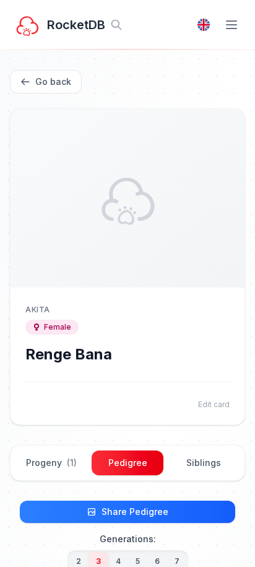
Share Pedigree (135, 511)
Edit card (214, 404)
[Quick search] (116, 25)
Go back (53, 81)
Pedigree (127, 462)
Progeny (51, 462)
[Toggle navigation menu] (231, 24)
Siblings (203, 462)
